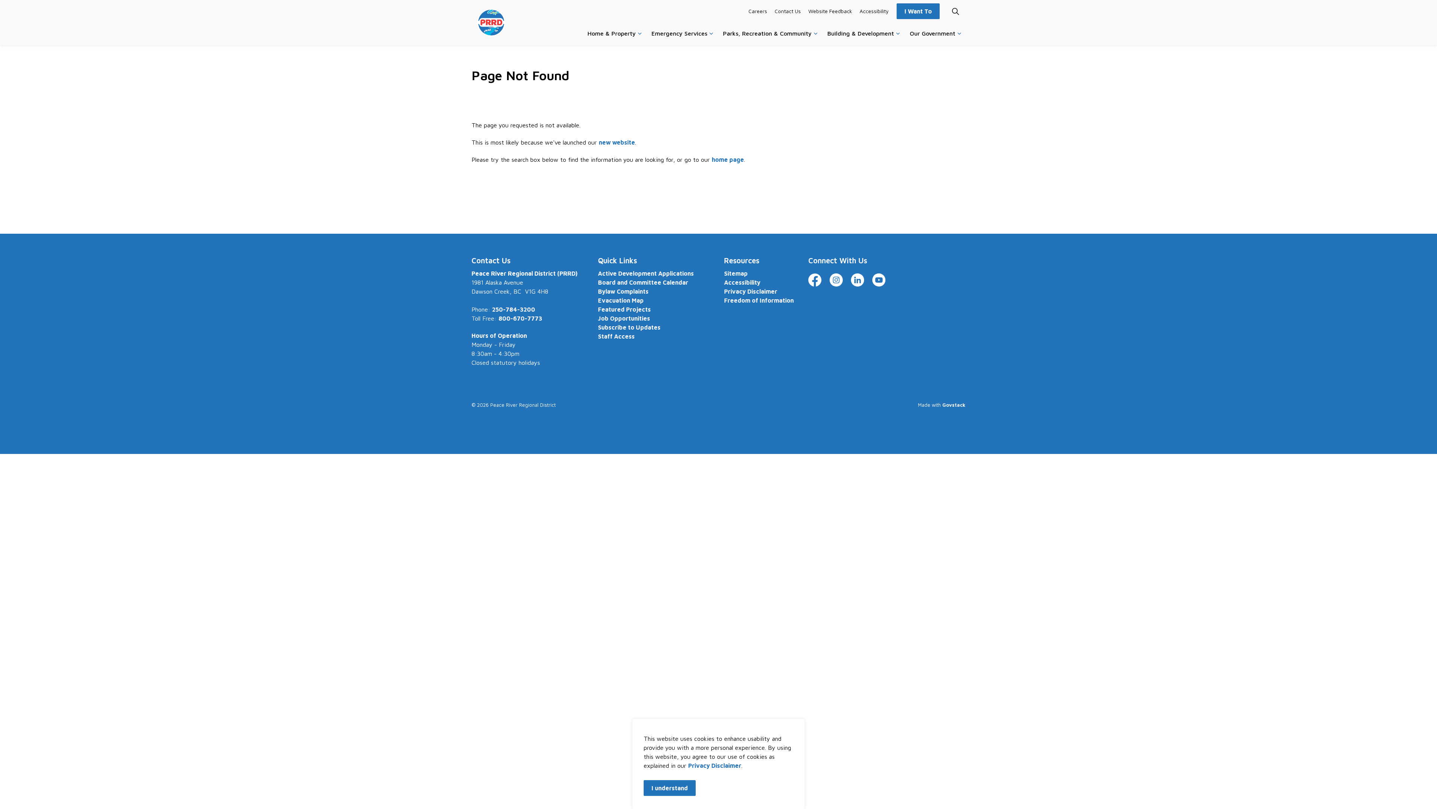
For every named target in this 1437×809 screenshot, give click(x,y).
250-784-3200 (513, 309)
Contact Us (788, 11)
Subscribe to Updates (629, 327)
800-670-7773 (520, 318)
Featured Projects (624, 309)
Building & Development (860, 33)
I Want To (918, 11)
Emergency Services (679, 33)
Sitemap (736, 273)
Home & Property (612, 33)
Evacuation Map (621, 300)
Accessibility (874, 11)
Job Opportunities (624, 318)
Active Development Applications (646, 273)
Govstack (953, 405)
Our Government (932, 33)
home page (728, 159)
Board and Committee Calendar (643, 282)
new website (617, 142)
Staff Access (616, 336)
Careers (757, 11)
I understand (670, 788)
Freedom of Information (759, 300)
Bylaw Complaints (623, 291)
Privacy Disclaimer (714, 765)
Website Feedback (830, 11)
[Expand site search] (955, 11)
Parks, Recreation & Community (767, 33)
